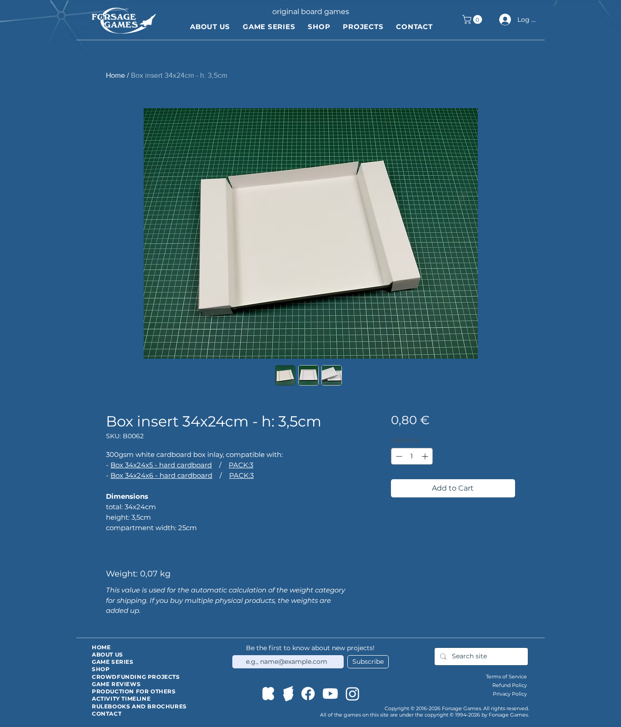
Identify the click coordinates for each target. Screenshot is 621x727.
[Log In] (504, 19)
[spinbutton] (412, 456)
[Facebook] (308, 693)
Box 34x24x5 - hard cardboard (161, 465)
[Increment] (425, 456)
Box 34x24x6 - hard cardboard (161, 475)
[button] (473, 19)
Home (115, 75)
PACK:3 (241, 465)
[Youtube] (330, 693)
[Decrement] (398, 456)
